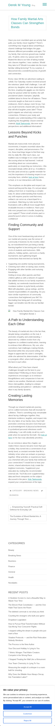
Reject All (27, 721)
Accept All (27, 707)
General (11, 572)
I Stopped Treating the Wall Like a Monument (26, 659)
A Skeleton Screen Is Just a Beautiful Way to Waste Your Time (26, 599)
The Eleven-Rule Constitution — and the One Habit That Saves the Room (27, 606)
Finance (11, 566)
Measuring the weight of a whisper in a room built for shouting (26, 668)
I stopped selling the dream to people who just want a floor (27, 632)
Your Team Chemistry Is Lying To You (24, 663)
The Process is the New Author (21, 644)
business (14, 495)
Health (11, 577)
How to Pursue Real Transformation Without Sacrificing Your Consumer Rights (26, 625)
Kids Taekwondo (35, 479)
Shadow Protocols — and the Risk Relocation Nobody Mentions (27, 638)
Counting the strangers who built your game (26, 616)
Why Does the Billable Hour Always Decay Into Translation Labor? (26, 675)
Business (12, 561)
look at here (33, 177)
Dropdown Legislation (17, 620)
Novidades (12, 583)
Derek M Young (19, 5)
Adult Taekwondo (23, 123)
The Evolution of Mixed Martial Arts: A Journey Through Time (25, 517)
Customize (27, 714)
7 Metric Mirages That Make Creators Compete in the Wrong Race (24, 653)
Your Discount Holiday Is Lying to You (24, 648)
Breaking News (31, 491)
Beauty (11, 550)
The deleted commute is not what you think (26, 612)
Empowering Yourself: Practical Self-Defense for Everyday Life (26, 508)
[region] (27, 706)
